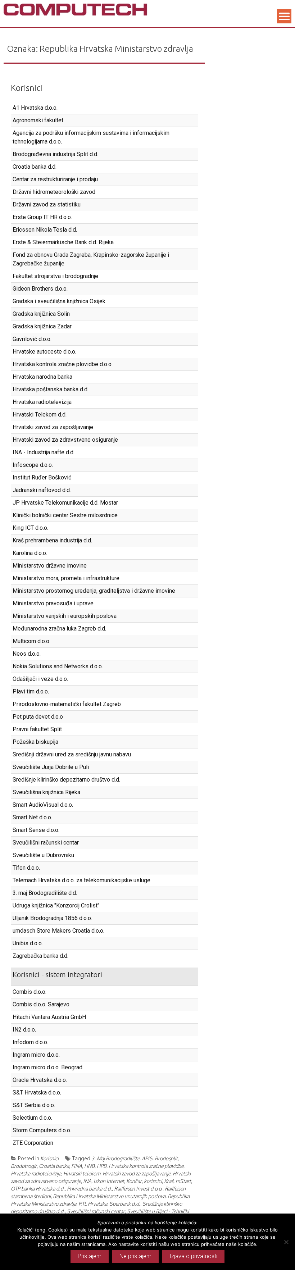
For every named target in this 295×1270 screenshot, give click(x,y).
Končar (134, 1181)
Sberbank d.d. (124, 1204)
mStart (183, 1181)
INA (87, 1181)
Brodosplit (166, 1158)
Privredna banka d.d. (89, 1188)
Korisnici (27, 88)
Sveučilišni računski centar (96, 1211)
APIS (147, 1158)
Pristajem (89, 1256)
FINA (76, 1166)
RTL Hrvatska (92, 1204)
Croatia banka (54, 1166)
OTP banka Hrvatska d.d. (38, 1188)
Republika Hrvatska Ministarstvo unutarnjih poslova (109, 1196)
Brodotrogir (24, 1166)
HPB (101, 1166)
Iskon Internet (109, 1181)
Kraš (168, 1181)
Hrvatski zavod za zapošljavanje (137, 1173)
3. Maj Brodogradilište (115, 1158)
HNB (89, 1166)
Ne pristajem (135, 1256)
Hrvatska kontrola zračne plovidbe (146, 1166)
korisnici (153, 1181)
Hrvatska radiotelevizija (36, 1173)
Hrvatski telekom (81, 1173)
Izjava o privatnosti (193, 1256)
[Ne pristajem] (286, 1242)
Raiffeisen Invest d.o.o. (138, 1188)
